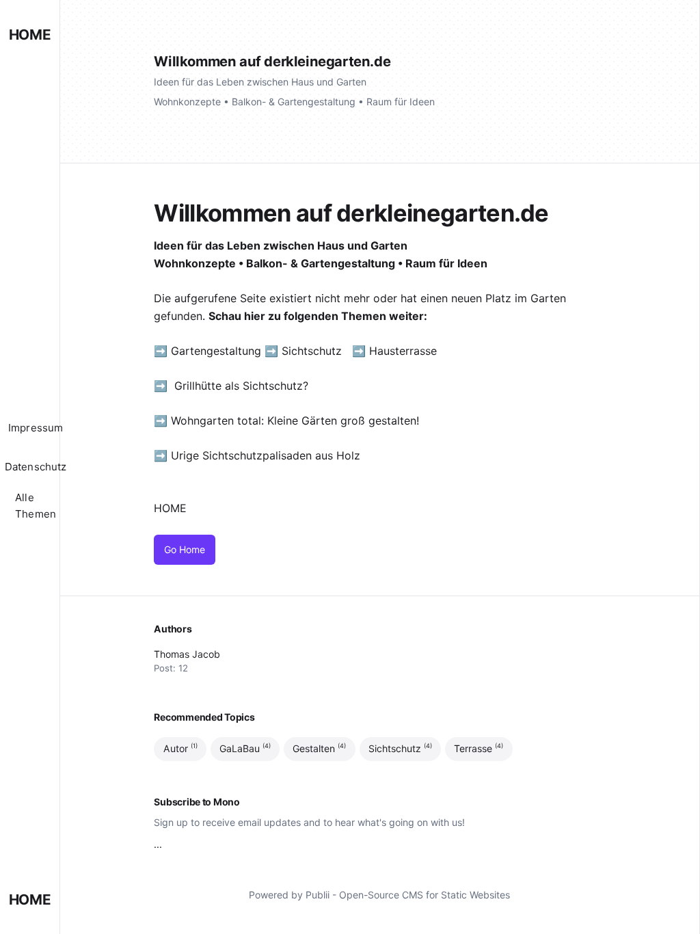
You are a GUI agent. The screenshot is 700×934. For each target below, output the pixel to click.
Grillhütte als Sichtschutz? (241, 385)
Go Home (184, 549)
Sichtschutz (312, 351)
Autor (180, 748)
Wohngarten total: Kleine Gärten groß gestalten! (295, 420)
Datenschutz (36, 466)
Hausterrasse (404, 351)
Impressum (36, 427)
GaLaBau (245, 748)
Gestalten (319, 748)
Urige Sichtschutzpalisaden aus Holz (265, 455)
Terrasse (478, 748)
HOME (30, 34)
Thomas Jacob (187, 654)
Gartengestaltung (216, 351)
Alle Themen (36, 505)
